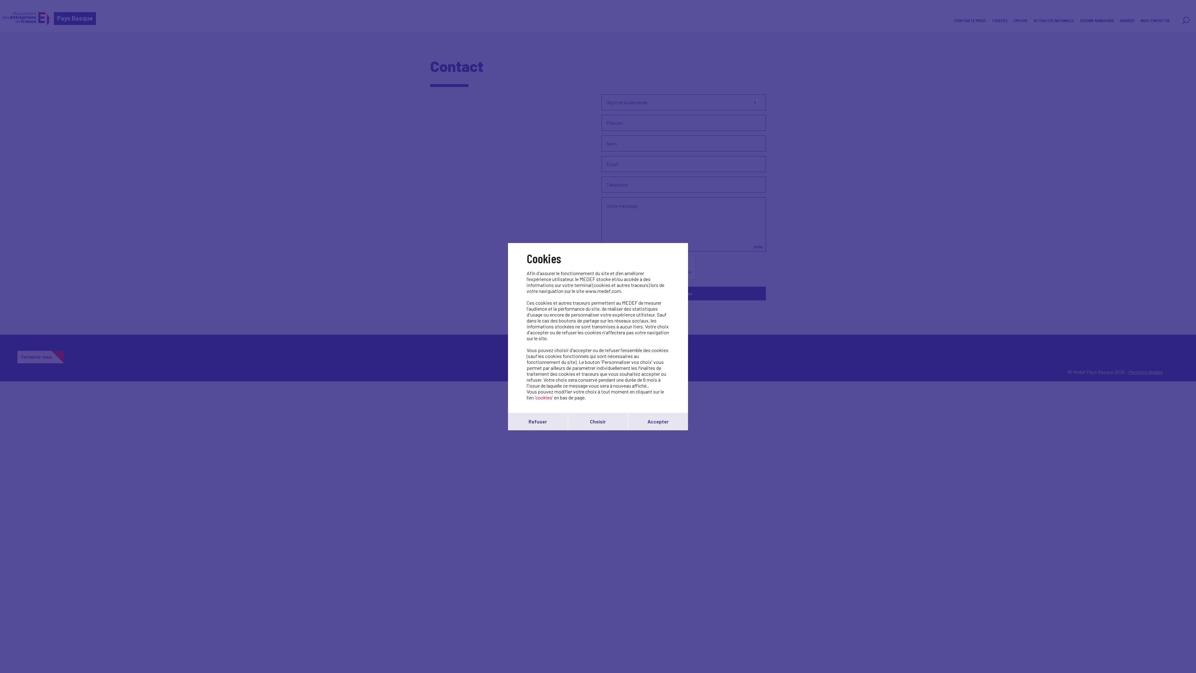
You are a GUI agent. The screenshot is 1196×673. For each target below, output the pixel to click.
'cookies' (544, 397)
